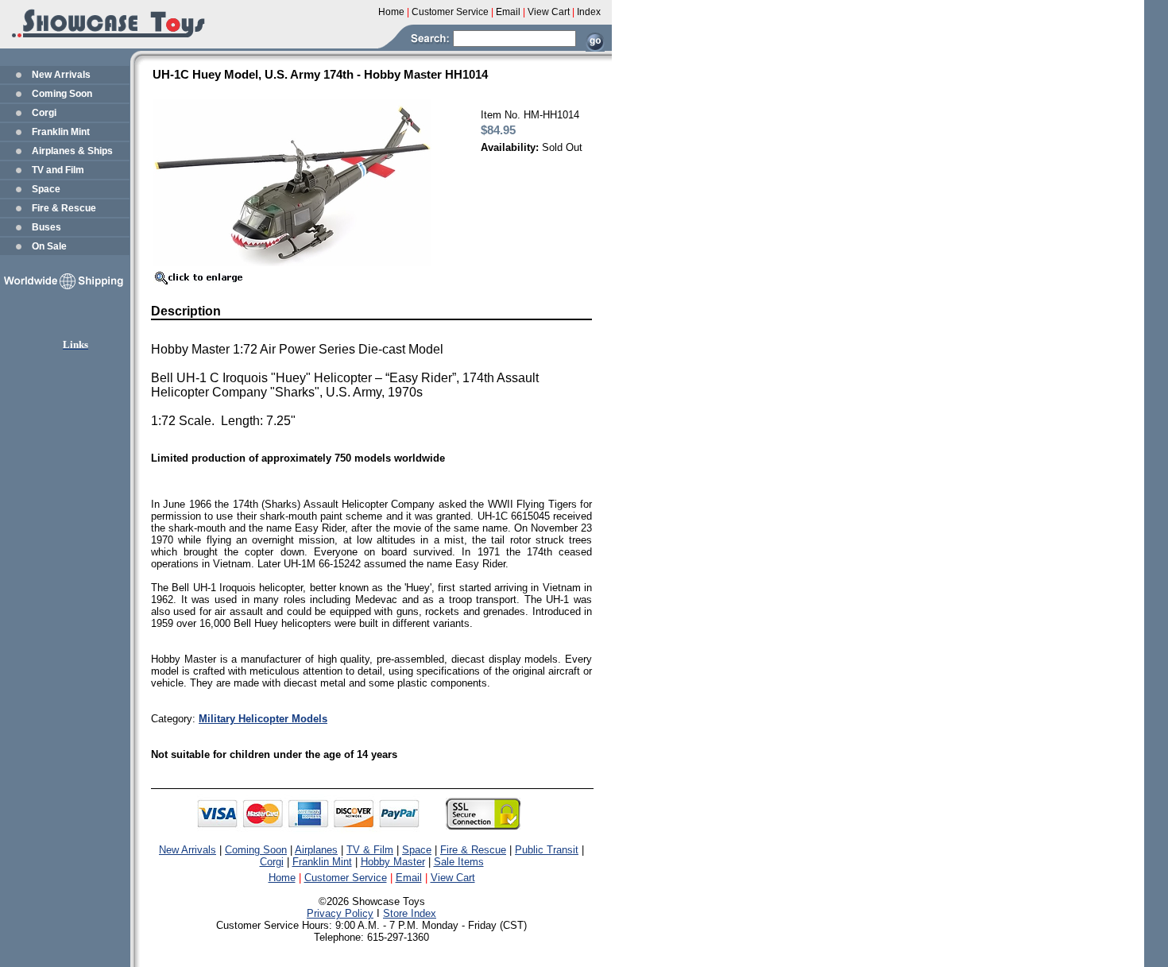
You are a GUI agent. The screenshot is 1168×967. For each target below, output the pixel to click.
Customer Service (345, 878)
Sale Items (459, 862)
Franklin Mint (61, 131)
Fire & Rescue (64, 208)
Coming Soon (62, 93)
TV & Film (369, 850)
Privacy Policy (340, 913)
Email (409, 878)
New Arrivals (61, 74)
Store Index (409, 913)
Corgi (44, 112)
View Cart (453, 878)
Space (46, 189)
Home (282, 878)
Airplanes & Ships (72, 151)
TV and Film (58, 170)
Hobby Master (393, 862)
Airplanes (316, 850)
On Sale (49, 246)
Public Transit (546, 850)
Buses (46, 227)
